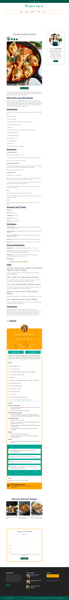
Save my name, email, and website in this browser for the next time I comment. (25, 555)
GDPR (51, 598)
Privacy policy (36, 598)
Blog (44, 11)
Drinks (39, 11)
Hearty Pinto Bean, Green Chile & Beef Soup (24, 518)
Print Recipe (17, 352)
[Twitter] (36, 1)
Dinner (26, 11)
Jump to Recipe (24, 88)
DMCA (47, 598)
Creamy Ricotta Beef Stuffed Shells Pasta (18, 261)
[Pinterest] (34, 1)
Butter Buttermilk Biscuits (36, 580)
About (26, 598)
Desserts (33, 11)
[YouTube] (38, 1)
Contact (31, 598)
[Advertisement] (34, 21)
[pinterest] (17, 39)
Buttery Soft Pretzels (35, 574)
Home (21, 11)
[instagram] (14, 39)
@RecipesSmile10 (13, 487)
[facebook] (12, 39)
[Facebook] (30, 1)
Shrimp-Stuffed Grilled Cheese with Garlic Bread (36, 518)
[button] (48, 11)
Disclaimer (42, 598)
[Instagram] (32, 1)
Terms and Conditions (58, 598)
